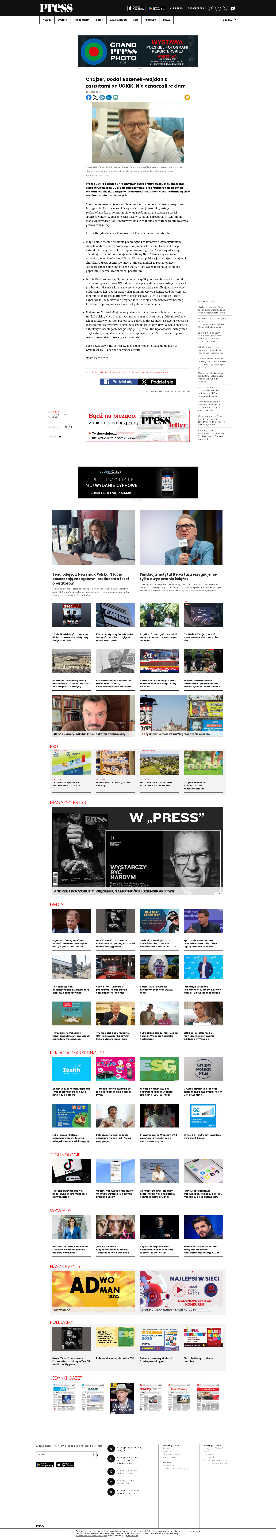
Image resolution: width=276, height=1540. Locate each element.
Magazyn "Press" (213, 1448)
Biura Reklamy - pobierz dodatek (198, 1360)
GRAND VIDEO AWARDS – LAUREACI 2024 (169, 1310)
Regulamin (169, 1465)
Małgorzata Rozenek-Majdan (155, 372)
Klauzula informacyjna (176, 1468)
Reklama (103, 372)
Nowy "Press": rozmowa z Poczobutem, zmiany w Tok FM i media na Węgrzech (115, 943)
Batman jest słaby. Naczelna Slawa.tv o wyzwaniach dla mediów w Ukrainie (70, 1249)
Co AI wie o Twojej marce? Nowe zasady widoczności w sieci (201, 637)
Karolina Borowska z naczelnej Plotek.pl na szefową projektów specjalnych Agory (209, 391)
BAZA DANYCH (118, 20)
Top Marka (210, 1457)
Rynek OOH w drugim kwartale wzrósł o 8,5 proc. (202, 1136)
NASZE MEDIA (81, 20)
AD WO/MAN (62, 1310)
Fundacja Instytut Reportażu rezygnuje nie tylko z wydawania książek (178, 576)
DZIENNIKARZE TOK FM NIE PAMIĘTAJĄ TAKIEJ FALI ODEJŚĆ (106, 891)
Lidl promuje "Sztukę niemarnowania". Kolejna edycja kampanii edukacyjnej (70, 1138)
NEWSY (47, 20)
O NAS (166, 20)
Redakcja (168, 1448)
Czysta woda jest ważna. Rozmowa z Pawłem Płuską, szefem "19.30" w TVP (156, 1249)
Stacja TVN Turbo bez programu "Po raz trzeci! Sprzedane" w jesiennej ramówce (111, 991)
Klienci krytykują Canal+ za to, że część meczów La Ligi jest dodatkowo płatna (115, 637)
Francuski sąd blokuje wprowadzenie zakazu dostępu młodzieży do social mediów (209, 406)
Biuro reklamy (171, 1454)
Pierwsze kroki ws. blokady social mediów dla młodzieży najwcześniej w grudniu (157, 1193)
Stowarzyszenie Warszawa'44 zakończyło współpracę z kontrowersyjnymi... (158, 1138)
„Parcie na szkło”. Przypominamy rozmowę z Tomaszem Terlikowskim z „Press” (112, 1251)
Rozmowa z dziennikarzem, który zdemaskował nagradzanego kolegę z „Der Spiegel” (201, 1251)
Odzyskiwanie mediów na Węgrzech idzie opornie (176, 734)
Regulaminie (132, 1536)
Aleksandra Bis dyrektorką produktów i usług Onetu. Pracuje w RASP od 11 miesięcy (211, 377)
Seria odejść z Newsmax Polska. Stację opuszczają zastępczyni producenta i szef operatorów (90, 579)
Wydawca (168, 1451)
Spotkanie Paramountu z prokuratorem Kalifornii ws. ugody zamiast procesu (201, 943)
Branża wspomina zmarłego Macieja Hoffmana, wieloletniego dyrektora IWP (114, 683)
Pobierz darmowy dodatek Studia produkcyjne (156, 1360)
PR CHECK (150, 20)
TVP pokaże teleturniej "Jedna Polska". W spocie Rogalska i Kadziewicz (159, 1036)
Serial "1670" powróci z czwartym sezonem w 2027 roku (156, 989)
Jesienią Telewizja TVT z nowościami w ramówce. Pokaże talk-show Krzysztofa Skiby (158, 945)
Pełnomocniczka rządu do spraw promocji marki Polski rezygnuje (113, 1138)
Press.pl (208, 1451)
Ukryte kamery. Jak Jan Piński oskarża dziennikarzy (90, 734)
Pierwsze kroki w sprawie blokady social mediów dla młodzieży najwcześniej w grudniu (212, 363)
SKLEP (99, 20)
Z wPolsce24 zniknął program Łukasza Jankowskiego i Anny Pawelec (158, 683)
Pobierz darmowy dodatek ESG (115, 1358)
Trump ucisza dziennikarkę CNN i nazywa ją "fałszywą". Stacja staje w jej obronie (113, 1036)
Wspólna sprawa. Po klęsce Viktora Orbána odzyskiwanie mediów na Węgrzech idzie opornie (212, 322)
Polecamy (62, 1322)
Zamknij (195, 1531)
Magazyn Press (68, 802)
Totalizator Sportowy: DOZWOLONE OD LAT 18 (66, 784)
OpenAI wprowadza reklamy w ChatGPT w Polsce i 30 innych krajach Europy (115, 1193)
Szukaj (227, 20)
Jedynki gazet (66, 1378)
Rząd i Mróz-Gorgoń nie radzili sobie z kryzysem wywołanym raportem (158, 637)
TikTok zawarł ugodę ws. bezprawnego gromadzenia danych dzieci (69, 1193)
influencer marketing (118, 372)
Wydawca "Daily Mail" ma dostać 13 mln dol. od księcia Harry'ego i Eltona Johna (69, 943)
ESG (135, 20)
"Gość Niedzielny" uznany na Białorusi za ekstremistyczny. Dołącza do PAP (70, 637)
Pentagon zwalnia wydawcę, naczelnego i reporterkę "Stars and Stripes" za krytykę (71, 683)
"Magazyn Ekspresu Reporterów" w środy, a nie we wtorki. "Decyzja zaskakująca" (202, 989)
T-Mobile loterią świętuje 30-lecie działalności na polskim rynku (114, 1091)
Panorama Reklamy (215, 1460)
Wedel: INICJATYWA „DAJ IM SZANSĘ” (113, 784)
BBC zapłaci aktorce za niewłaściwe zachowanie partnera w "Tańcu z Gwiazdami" (199, 1037)
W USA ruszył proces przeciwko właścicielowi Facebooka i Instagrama (210, 350)
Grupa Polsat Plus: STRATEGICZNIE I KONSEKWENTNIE (195, 785)
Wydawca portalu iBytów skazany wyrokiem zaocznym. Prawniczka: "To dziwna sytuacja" (211, 420)
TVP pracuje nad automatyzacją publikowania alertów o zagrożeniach (70, 989)
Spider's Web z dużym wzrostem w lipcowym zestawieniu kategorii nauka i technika (209, 337)
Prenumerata (170, 1457)
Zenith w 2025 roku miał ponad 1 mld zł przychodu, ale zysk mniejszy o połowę (71, 1091)
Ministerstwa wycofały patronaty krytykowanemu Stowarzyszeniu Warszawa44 (202, 683)
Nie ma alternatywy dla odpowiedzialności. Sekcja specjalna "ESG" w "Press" (156, 1091)
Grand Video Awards (216, 1463)
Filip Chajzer (134, 372)
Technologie (65, 1155)
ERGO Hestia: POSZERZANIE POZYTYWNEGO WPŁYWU (156, 784)
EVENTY (62, 20)
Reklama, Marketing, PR (77, 1053)
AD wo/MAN (210, 1454)
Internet (94, 372)
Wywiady (61, 1210)
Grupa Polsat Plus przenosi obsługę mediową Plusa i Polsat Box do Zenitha (203, 1091)
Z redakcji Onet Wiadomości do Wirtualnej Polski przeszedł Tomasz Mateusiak (211, 434)
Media (57, 904)
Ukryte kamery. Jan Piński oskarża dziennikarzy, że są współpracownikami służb (211, 310)
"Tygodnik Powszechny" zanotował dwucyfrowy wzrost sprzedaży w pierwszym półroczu (71, 1037)
